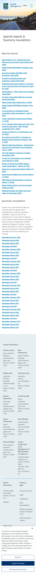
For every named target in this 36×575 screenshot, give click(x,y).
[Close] (32, 527)
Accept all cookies (18, 562)
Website (6, 502)
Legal (21, 495)
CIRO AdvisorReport (25, 504)
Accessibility (24, 499)
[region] (18, 550)
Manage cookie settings (18, 568)
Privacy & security (26, 491)
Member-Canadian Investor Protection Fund (26, 511)
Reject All (18, 556)
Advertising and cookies (25, 519)
